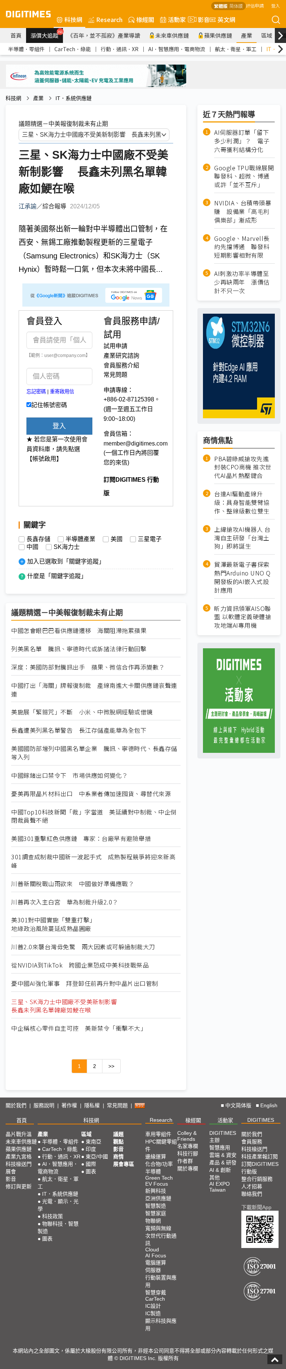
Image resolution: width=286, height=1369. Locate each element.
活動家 (177, 19)
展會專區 (123, 1164)
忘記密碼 (36, 391)
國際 (91, 1164)
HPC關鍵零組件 (161, 1145)
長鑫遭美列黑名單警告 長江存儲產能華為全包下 (78, 730)
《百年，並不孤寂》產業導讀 (103, 35)
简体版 (236, 6)
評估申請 (255, 5)
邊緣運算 (155, 1157)
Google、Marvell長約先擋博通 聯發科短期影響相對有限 (242, 247)
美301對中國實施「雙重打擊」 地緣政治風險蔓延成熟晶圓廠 (55, 924)
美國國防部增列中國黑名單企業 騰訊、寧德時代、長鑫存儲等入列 (94, 752)
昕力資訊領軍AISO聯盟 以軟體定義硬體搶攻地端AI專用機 (242, 617)
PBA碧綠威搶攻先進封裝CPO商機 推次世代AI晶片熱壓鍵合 (242, 467)
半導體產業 (80, 539)
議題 (118, 1134)
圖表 (47, 1239)
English (268, 1105)
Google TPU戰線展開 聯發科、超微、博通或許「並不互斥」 (244, 176)
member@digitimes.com (136, 443)
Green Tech (159, 1178)
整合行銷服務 (257, 1179)
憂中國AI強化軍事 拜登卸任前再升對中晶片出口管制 (84, 983)
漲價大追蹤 (47, 34)
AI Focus (155, 1255)
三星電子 (150, 539)
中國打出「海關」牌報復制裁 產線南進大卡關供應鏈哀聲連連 (94, 689)
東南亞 (93, 1142)
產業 (246, 35)
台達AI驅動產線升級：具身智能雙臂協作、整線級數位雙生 (242, 502)
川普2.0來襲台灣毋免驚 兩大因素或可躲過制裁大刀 (83, 947)
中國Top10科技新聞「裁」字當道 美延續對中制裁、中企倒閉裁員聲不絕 (94, 816)
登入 (275, 5)
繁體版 (221, 6)
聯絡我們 (251, 1194)
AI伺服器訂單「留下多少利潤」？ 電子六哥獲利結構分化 (242, 141)
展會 (11, 1171)
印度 (91, 1149)
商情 (118, 1157)
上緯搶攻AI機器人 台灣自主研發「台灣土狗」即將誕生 (242, 538)
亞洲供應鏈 (158, 1198)
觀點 (118, 1142)
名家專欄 (187, 1146)
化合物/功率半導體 (159, 1167)
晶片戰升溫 (19, 1134)
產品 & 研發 (222, 1162)
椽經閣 (145, 19)
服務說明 (44, 1105)
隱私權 (92, 1105)
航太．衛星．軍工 (236, 49)
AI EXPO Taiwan (219, 1187)
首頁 (16, 35)
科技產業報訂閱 (259, 1157)
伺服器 (153, 1270)
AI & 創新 (220, 1170)
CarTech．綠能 (72, 49)
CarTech (155, 1299)
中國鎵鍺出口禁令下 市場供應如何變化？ (69, 775)
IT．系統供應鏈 (73, 98)
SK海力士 (67, 547)
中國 (32, 547)
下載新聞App (256, 1207)
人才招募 (251, 1186)
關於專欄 (187, 1168)
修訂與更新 (19, 1186)
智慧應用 (219, 1148)
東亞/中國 (97, 1157)
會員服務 (251, 1142)
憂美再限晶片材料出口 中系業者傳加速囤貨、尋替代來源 (91, 793)
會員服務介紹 (121, 365)
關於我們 (16, 1105)
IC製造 (153, 1313)
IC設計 (153, 1306)
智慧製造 (155, 1206)
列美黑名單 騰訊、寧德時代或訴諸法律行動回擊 (78, 649)
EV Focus (156, 1184)
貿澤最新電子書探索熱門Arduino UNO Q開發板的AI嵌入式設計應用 (242, 577)
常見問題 (115, 375)
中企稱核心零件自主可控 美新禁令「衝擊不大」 (78, 1028)
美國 (117, 539)
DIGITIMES (260, 1120)
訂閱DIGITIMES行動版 (260, 1167)
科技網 (73, 19)
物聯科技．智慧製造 (58, 1227)
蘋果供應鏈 (218, 35)
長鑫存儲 (38, 539)
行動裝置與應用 (161, 1281)
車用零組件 (158, 1134)
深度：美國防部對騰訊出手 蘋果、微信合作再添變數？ (88, 667)
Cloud (152, 1249)
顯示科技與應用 (161, 1324)
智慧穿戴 (155, 1292)
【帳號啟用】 (44, 459)
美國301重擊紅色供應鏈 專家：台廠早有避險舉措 (81, 838)
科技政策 (52, 1216)
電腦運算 (155, 1263)
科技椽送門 (19, 1164)
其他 (214, 1177)
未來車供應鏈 (172, 35)
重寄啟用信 (62, 391)
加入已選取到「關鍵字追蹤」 (66, 561)
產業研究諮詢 (121, 356)
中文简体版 (238, 1105)
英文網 (226, 19)
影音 (201, 19)
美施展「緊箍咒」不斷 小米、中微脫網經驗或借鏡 (82, 712)
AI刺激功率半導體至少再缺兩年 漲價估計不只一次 (242, 282)
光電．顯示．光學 (58, 1205)
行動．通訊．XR (120, 49)
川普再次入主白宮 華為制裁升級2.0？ (64, 902)
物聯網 (153, 1221)
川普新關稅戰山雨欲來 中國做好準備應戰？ (72, 883)
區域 (266, 35)
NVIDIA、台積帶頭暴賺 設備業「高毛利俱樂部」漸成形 (242, 211)
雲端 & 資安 (222, 1155)
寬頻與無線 (158, 1228)
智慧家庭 (155, 1213)
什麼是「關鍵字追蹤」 (57, 576)
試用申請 (115, 346)
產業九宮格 (19, 1157)
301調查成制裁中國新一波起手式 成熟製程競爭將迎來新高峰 (93, 861)
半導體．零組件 (26, 49)
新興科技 (155, 1191)
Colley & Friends (187, 1136)
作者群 (185, 1161)
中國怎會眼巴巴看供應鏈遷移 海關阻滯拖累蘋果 (78, 630)
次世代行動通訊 (161, 1239)
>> (111, 1066)
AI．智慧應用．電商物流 (176, 49)
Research (109, 19)
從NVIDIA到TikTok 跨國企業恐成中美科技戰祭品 (80, 965)
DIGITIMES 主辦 (222, 1136)
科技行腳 (187, 1154)
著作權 (69, 1105)
